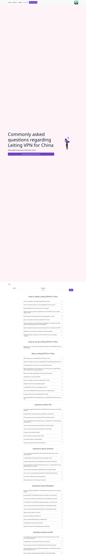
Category (43, 288)
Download (25, 2)
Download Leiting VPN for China (31, 154)
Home (9, 2)
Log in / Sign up (33, 2)
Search (14, 288)
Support (20, 2)
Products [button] (14, 2)
